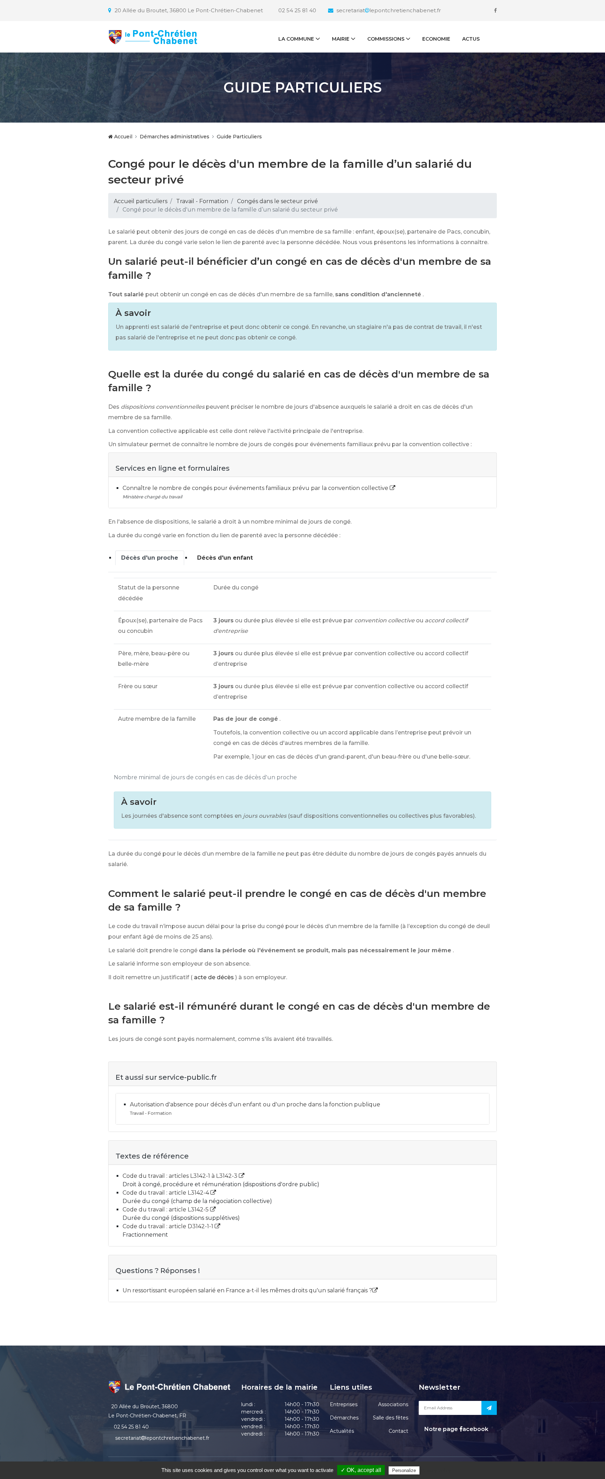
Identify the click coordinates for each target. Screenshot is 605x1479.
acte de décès (214, 977)
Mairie (340, 39)
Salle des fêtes (390, 1418)
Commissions (385, 39)
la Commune (296, 39)
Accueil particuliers (140, 201)
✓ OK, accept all (361, 1470)
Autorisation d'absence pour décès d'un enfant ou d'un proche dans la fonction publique (255, 1104)
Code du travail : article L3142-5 (166, 1209)
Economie (436, 39)
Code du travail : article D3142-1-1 (169, 1226)
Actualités (342, 1431)
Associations (393, 1404)
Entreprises (343, 1404)
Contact (398, 1431)
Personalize (404, 1470)
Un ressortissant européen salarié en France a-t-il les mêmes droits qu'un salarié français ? (247, 1290)
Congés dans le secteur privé (277, 201)
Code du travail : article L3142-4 (166, 1192)
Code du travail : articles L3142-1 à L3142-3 (181, 1176)
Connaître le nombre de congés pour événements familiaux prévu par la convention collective (256, 488)
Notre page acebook (455, 1429)
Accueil (122, 136)
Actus (471, 39)
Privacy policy (436, 1470)
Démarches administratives (174, 136)
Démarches (344, 1418)
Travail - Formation (202, 201)
